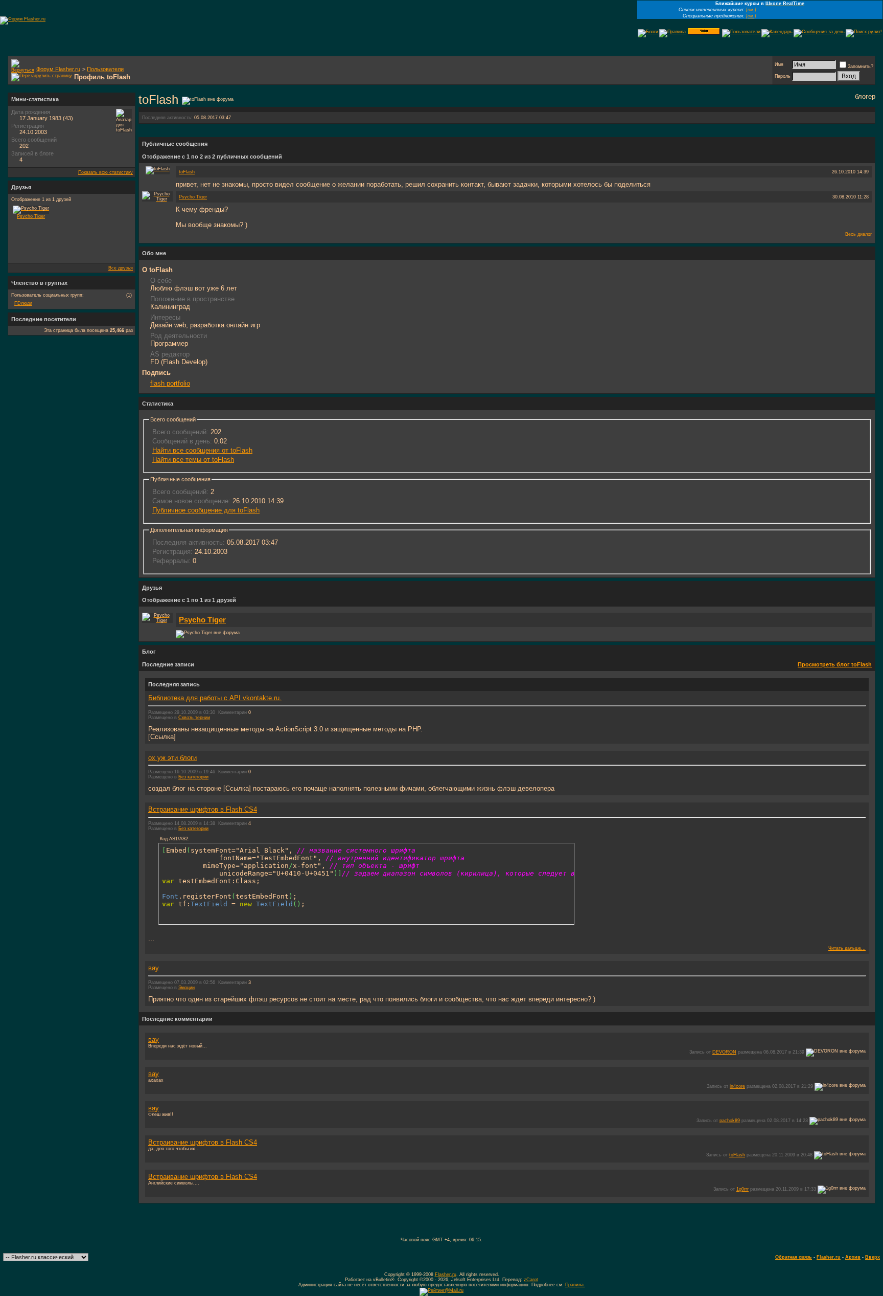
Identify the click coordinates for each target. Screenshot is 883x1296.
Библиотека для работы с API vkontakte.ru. (215, 698)
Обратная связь (793, 1257)
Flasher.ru (829, 1257)
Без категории (193, 776)
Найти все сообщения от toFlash (202, 450)
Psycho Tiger (193, 196)
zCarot (531, 1279)
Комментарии (232, 712)
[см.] (751, 9)
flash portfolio (170, 383)
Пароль (783, 76)
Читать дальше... (847, 948)
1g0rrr (742, 1189)
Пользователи (105, 69)
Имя (779, 64)
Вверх (872, 1257)
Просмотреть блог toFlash (835, 664)
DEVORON (724, 1052)
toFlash (187, 171)
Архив (853, 1257)
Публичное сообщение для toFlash (206, 510)
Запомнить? (860, 66)
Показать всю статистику (105, 172)
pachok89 (729, 1120)
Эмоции (186, 987)
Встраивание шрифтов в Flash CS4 (202, 809)
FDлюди (23, 303)
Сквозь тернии (194, 717)
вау (153, 968)
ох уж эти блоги (172, 758)
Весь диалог (858, 234)
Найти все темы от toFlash (193, 459)
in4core (737, 1086)
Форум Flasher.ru (58, 69)
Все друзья (120, 268)
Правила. (575, 1284)
